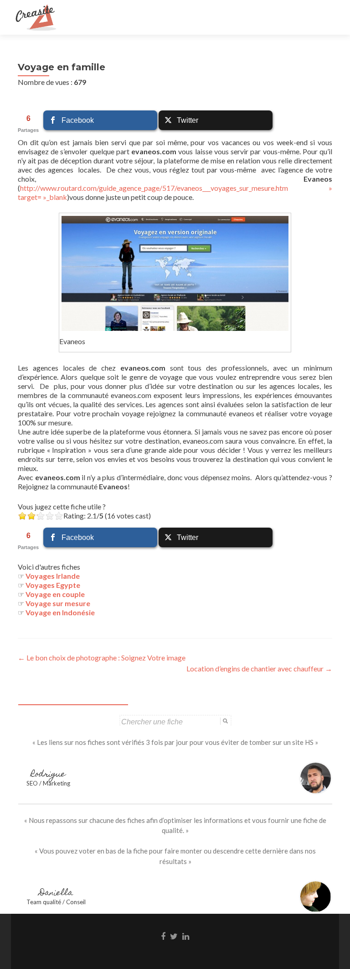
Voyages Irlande (53, 575)
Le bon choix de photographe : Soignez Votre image (101, 657)
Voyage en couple (55, 594)
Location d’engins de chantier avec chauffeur (259, 668)
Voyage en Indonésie (60, 612)
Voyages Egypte (53, 585)
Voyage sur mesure (58, 603)
